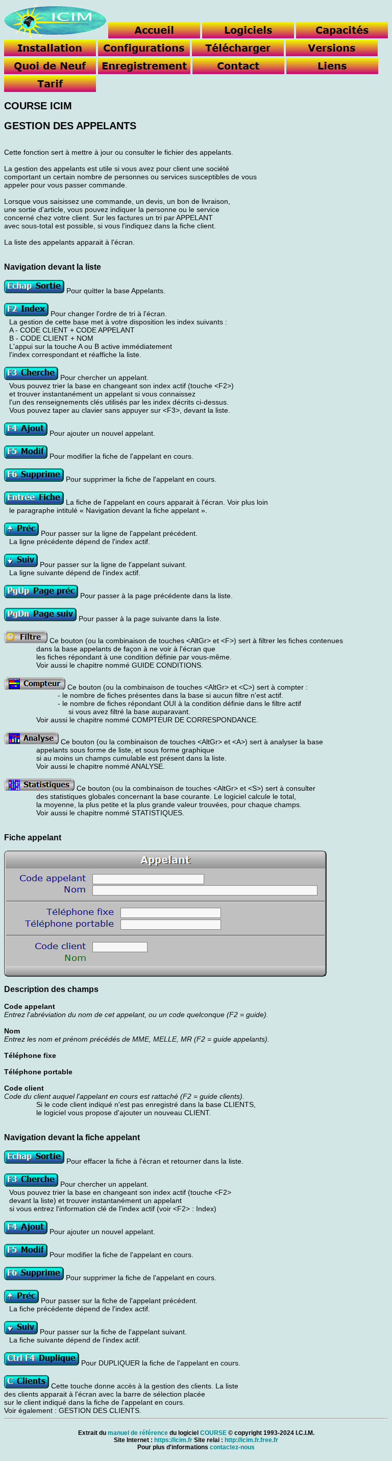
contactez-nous (232, 1447)
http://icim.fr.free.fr (251, 1440)
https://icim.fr (173, 1440)
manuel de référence (138, 1432)
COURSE (213, 1432)
